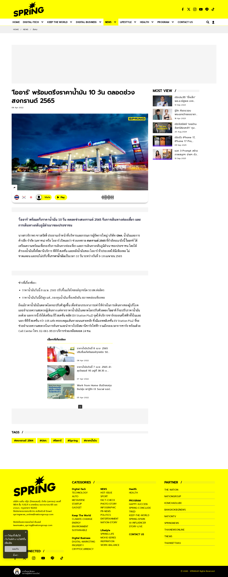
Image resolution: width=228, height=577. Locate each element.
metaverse (78, 500)
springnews (171, 523)
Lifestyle (105, 530)
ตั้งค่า (15, 555)
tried (132, 511)
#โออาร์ (57, 440)
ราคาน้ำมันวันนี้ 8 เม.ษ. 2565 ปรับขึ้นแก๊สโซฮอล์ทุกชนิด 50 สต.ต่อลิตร (63, 290)
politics (106, 515)
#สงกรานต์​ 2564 (24, 440)
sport (104, 496)
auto (75, 496)
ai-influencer (137, 522)
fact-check (108, 500)
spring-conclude (140, 508)
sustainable (79, 530)
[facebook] (20, 188)
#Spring (73, 440)
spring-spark (137, 519)
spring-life (107, 534)
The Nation (171, 489)
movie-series (108, 537)
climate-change (82, 519)
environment (80, 526)
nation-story (109, 522)
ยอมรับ (15, 549)
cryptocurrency (83, 549)
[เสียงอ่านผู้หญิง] (44, 197)
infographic (108, 507)
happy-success (138, 504)
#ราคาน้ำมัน (90, 440)
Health (133, 489)
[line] (31, 188)
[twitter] (25, 187)
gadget (77, 507)
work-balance (110, 545)
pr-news (106, 511)
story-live (135, 526)
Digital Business (81, 538)
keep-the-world (139, 515)
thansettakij (172, 543)
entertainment (110, 518)
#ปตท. (43, 440)
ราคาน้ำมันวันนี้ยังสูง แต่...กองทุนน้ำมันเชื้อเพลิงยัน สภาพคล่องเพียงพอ (63, 297)
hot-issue (106, 492)
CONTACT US (136, 534)
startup (77, 504)
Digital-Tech (79, 489)
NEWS (25, 29)
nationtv (170, 516)
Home (16, 29)
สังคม (35, 29)
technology (80, 492)
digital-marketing (83, 541)
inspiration (107, 541)
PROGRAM (135, 500)
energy (76, 522)
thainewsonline (174, 529)
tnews (168, 536)
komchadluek (173, 503)
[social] (183, 9)
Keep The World (81, 515)
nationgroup (172, 496)
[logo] (28, 9)
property (78, 545)
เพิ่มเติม (8, 542)
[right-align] (207, 22)
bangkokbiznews (175, 509)
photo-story (109, 504)
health (133, 492)
